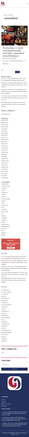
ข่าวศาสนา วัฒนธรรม (5, 199)
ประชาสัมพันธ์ (14, 58)
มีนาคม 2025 (4, 156)
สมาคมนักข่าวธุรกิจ (5, 224)
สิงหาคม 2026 (4, 120)
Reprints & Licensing (6, 404)
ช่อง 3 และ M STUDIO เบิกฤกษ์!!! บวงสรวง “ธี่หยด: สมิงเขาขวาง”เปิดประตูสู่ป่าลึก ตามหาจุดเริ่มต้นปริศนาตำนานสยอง (14, 412)
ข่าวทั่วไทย (3, 194)
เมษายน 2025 (4, 154)
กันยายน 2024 (4, 163)
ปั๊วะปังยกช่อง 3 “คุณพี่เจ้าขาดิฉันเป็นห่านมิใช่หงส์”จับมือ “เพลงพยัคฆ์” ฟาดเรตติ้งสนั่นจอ (14, 52)
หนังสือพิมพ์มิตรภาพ (5, 226)
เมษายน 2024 (4, 173)
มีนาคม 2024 (4, 175)
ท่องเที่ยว (3, 216)
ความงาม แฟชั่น (4, 211)
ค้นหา (2, 70)
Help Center (4, 406)
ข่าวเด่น (9, 58)
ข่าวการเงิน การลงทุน (5, 186)
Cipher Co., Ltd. (14, 434)
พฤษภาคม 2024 (4, 171)
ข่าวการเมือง (3, 188)
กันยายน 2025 (4, 143)
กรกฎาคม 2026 (4, 122)
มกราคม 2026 (4, 135)
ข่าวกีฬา (2, 190)
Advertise (3, 402)
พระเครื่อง (3, 220)
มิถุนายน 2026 (4, 124)
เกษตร (2, 230)
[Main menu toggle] (27, 3)
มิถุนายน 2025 (4, 150)
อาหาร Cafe (3, 228)
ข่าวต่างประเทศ (4, 192)
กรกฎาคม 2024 (4, 167)
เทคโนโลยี (3, 233)
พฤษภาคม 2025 (4, 152)
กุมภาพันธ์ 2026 (4, 133)
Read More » (6, 63)
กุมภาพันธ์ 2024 (4, 177)
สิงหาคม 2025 (4, 146)
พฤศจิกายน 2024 (5, 160)
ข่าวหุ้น (2, 203)
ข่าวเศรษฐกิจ (3, 209)
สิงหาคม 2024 (4, 165)
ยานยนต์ (3, 222)
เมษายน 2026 (4, 129)
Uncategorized (4, 184)
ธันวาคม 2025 (4, 137)
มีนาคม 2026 (4, 131)
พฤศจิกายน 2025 (5, 139)
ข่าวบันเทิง (5, 58)
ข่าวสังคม (3, 201)
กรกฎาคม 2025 (4, 148)
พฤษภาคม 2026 (4, 126)
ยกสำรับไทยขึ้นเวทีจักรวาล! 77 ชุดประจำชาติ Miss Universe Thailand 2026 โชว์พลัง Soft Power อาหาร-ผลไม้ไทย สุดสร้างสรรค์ (13, 104)
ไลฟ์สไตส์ (3, 235)
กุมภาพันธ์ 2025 (4, 158)
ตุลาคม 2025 (4, 141)
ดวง (2, 213)
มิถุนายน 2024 (4, 169)
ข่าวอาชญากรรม (4, 205)
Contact (3, 400)
